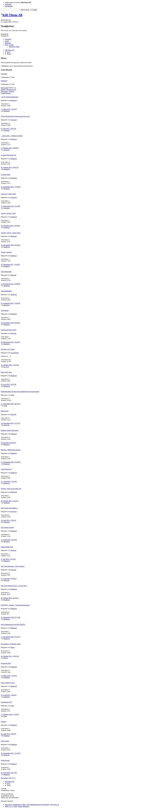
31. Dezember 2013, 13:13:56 (10, 206)
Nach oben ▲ (54, 804)
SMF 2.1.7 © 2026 (11, 806)
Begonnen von (11, 89)
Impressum (8, 804)
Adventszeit (4, 310)
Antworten (4, 91)
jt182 (12, 395)
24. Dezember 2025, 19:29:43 (10, 226)
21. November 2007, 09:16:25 (10, 404)
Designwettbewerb (7, 547)
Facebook (4, 74)
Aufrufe (11, 91)
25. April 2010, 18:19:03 (9, 540)
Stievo (13, 647)
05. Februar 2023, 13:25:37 (9, 501)
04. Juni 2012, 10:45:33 (8, 734)
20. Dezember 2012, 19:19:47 (10, 342)
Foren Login (5, 741)
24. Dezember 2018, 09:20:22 (10, 323)
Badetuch (14, 100)
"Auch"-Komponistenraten (9, 97)
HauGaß (13, 275)
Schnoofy (14, 120)
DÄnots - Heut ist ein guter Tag (11, 489)
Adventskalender (6, 271)
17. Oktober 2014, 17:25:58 (10, 714)
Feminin (3, 721)
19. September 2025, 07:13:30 (10, 617)
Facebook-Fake (6, 663)
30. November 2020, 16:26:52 (10, 245)
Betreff (3, 89)
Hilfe (23, 804)
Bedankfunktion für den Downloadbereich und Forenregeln (20, 391)
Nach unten (4, 88)
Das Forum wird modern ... (9, 508)
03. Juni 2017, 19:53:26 (8, 128)
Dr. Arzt (6, 367)
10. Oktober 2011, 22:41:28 (10, 656)
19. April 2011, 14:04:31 (9, 695)
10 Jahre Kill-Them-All (8, 155)
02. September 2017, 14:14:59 (10, 753)
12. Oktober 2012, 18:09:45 (10, 148)
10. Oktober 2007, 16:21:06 (10, 365)
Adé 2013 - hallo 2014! (8, 194)
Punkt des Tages (14, 47)
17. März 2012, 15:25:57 (9, 109)
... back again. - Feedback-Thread (11, 136)
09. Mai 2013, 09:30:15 (8, 443)
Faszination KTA (6, 702)
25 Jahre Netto (5, 174)
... (9, 356)
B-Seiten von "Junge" (8, 349)
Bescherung (4, 411)
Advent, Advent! (6, 252)
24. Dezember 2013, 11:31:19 (10, 423)
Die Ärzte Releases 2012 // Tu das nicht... (14, 586)
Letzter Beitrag (5, 93)
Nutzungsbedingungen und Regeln (38, 804)
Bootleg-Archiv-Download (9, 430)
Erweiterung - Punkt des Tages (11, 644)
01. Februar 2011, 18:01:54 (9, 167)
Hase (12, 706)
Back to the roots (6, 372)
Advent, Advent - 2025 (8, 213)
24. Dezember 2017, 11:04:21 (10, 264)
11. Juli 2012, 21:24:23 (8, 559)
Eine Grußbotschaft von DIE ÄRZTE (13, 624)
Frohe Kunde (5, 760)
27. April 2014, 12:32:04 (9, 481)
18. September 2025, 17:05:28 (10, 187)
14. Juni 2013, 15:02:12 (8, 520)
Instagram (4, 81)
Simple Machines (23, 806)
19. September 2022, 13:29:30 (10, 462)
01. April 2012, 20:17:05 (9, 773)
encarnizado (14, 353)
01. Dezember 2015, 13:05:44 (10, 303)
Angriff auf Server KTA (8, 330)
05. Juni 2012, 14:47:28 (8, 384)
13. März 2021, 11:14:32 (9, 675)
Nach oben (4, 778)
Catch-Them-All (6, 469)
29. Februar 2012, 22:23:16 (9, 598)
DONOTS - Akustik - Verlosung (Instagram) (15, 605)
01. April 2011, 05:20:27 (9, 578)
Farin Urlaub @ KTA (8, 683)
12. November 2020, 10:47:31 (10, 637)
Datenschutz (17, 804)
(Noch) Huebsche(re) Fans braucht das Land (15, 116)
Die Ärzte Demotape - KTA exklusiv (13, 566)
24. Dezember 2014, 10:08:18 (10, 284)
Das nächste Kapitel (7, 527)
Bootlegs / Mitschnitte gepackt (10, 450)
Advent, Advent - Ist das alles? (11, 233)
